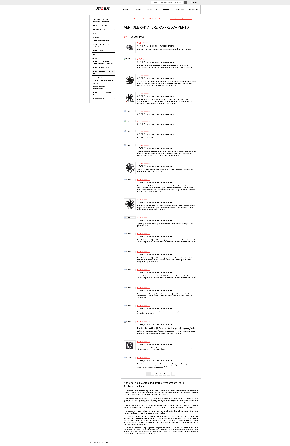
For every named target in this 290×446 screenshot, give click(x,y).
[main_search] (185, 2)
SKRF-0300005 (143, 111)
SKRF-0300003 (143, 75)
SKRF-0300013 (143, 218)
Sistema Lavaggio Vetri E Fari (101, 94)
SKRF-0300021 (143, 358)
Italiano (195, 2)
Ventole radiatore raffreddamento (99, 87)
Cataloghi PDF (152, 9)
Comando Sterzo (98, 29)
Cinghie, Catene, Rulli (100, 25)
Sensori (95, 58)
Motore (95, 54)
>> (173, 374)
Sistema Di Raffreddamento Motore (102, 72)
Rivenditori (180, 9)
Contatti (166, 9)
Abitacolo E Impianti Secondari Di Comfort (100, 21)
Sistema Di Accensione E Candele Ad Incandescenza (102, 63)
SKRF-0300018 (143, 306)
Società (125, 9)
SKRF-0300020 (143, 342)
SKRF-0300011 (143, 180)
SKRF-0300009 (143, 163)
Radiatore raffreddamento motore (103, 80)
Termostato (96, 83)
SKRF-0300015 (143, 252)
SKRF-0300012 (143, 200)
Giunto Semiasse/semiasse (102, 41)
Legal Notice (193, 9)
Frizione (95, 37)
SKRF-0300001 (143, 43)
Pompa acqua (97, 77)
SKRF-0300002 (143, 59)
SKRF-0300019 (143, 322)
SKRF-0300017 (143, 288)
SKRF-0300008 (143, 145)
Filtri (94, 33)
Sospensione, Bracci (100, 98)
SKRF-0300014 (143, 234)
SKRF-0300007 (143, 131)
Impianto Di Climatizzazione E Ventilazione (102, 46)
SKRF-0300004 (143, 93)
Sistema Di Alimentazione (101, 67)
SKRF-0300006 (143, 121)
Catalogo (139, 9)
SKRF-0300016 (143, 270)
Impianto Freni (97, 50)
